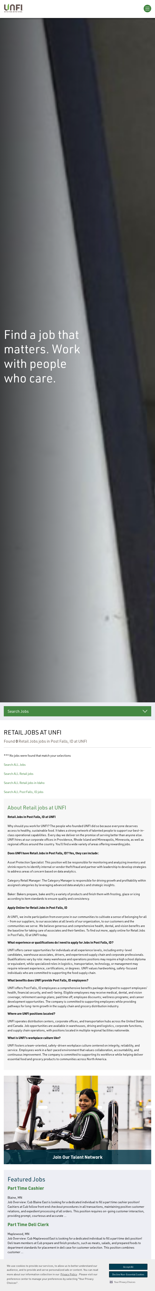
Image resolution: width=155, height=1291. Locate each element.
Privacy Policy (68, 1274)
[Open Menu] (147, 8)
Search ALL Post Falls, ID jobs (23, 792)
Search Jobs (18, 711)
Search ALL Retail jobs (18, 774)
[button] (122, 1282)
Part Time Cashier (26, 1188)
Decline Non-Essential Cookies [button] (128, 1274)
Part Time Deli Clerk (28, 1224)
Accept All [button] (128, 1266)
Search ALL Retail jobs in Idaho (24, 783)
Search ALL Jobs (15, 765)
